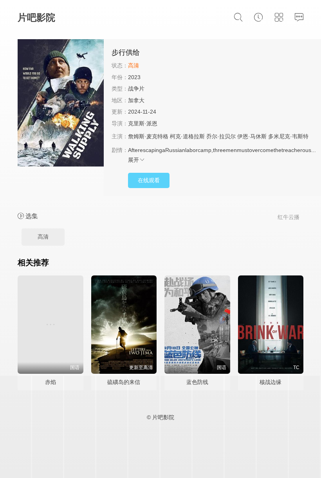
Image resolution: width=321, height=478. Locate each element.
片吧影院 (36, 17)
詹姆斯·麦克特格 (148, 136)
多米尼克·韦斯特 (288, 136)
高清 (43, 237)
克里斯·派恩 (142, 123)
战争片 (136, 88)
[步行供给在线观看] (61, 104)
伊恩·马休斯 (252, 136)
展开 (133, 160)
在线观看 (149, 180)
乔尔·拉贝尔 (221, 136)
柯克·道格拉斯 (187, 136)
